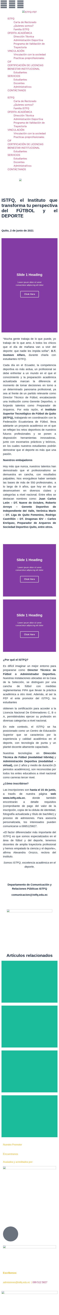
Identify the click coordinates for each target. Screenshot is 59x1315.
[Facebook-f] (4, 3)
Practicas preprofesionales (29, 58)
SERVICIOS (14, 75)
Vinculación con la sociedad (30, 54)
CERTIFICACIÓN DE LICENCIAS (25, 65)
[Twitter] (20, 3)
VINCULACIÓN (16, 50)
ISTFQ (11, 18)
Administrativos (22, 86)
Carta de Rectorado (25, 22)
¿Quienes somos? (23, 25)
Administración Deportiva (28, 40)
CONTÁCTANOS (17, 90)
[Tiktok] (29, 3)
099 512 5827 (40, 1282)
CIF (9, 61)
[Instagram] (12, 3)
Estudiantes (20, 72)
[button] (29, 94)
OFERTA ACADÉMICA (20, 32)
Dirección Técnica (24, 36)
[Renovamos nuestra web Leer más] (29, 1071)
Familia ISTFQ (21, 29)
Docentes (19, 83)
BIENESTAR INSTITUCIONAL (24, 68)
